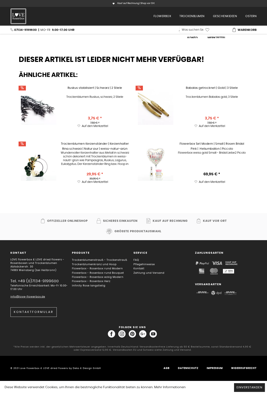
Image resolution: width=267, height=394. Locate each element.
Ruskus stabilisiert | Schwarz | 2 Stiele (95, 88)
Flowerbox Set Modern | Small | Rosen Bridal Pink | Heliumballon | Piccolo (212, 146)
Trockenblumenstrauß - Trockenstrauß (99, 260)
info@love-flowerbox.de (27, 296)
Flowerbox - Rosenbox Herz (91, 281)
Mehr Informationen (170, 387)
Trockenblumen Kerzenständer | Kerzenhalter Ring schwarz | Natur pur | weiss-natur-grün (95, 146)
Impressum (215, 368)
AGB (167, 368)
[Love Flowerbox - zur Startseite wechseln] (18, 16)
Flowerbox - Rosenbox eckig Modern (97, 277)
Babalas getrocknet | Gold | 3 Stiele (212, 88)
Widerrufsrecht (244, 368)
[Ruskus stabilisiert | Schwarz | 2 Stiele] (38, 107)
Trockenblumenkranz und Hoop (94, 264)
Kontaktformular (33, 312)
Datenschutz (188, 368)
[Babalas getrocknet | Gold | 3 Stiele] (155, 107)
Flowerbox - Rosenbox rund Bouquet (98, 273)
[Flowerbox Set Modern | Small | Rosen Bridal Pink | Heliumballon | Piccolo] (155, 163)
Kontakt (139, 268)
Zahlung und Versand (149, 273)
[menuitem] (162, 16)
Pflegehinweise (144, 264)
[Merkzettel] (216, 30)
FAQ (136, 260)
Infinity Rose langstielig (88, 285)
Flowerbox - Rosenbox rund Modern (97, 268)
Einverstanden (250, 387)
